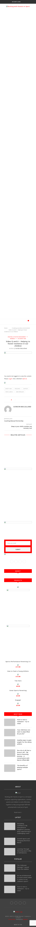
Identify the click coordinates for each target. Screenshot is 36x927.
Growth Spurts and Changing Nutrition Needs (23, 840)
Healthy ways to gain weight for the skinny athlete (24, 742)
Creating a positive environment (21, 328)
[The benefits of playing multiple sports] (9, 768)
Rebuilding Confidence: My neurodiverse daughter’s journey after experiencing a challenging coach (24, 828)
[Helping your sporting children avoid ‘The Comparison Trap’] (18, 448)
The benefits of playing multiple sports (22, 767)
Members (12, 338)
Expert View (8, 388)
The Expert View (21, 338)
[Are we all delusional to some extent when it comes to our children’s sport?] (9, 878)
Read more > (18, 812)
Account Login (16, 1)
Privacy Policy (11, 919)
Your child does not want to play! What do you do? (23, 732)
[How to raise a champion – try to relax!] (9, 722)
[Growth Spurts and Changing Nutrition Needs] (9, 841)
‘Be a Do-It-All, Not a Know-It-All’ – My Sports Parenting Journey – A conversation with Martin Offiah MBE (24, 755)
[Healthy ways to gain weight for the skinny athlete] (9, 743)
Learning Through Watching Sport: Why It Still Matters (24, 851)
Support (25, 388)
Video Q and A (9, 391)
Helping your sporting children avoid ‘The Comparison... (18, 461)
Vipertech (25, 919)
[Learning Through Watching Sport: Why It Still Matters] (9, 851)
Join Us (25, 379)
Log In (10, 379)
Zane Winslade (20, 391)
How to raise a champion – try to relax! (23, 721)
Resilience (17, 388)
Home (5, 328)
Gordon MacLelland (21, 348)
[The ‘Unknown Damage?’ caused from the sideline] (9, 868)
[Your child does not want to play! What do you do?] (9, 732)
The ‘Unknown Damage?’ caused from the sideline (23, 867)
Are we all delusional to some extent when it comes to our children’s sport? (24, 878)
